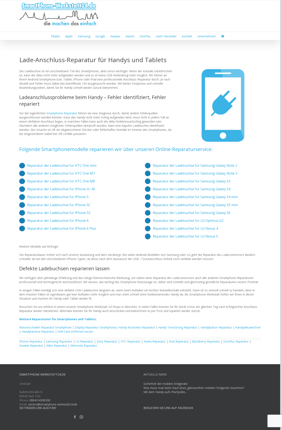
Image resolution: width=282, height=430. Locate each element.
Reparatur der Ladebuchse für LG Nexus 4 (185, 228)
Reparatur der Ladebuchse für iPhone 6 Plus (61, 228)
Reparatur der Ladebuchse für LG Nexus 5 (185, 236)
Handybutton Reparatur (216, 327)
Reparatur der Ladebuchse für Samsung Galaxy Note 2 (195, 165)
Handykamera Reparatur (38, 331)
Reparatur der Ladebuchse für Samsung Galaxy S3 (191, 181)
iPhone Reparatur (31, 341)
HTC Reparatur (130, 341)
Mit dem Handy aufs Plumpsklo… (165, 392)
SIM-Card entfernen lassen (75, 331)
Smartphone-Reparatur (61, 113)
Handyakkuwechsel (248, 327)
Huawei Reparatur (31, 345)
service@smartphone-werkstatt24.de (52, 404)
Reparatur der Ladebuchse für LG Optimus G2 (188, 220)
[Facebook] (75, 417)
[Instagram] (81, 417)
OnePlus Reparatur (236, 341)
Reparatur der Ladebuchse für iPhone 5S (58, 212)
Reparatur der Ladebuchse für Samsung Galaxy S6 (191, 212)
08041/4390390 (40, 400)
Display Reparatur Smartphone (95, 327)
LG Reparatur (84, 341)
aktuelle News (155, 374)
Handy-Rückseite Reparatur (136, 327)
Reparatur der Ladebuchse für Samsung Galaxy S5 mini (195, 205)
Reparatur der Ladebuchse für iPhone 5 (58, 197)
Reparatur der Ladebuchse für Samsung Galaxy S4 (191, 189)
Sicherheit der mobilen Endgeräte (165, 384)
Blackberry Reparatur (206, 341)
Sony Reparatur (107, 341)
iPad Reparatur (179, 341)
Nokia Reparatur (155, 341)
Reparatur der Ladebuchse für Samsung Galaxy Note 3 (195, 173)
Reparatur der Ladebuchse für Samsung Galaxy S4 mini (195, 197)
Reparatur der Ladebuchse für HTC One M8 (61, 181)
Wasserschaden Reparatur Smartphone (45, 327)
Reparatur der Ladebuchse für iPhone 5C (59, 205)
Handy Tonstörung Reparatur (177, 327)
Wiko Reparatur (56, 345)
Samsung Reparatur (59, 341)
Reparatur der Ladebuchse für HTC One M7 (61, 173)
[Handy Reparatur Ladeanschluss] (223, 70)
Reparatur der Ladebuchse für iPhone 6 (58, 220)
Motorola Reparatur (83, 345)
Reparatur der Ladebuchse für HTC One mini (61, 165)
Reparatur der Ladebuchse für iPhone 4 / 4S (61, 189)
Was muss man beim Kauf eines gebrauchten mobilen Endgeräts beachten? (193, 388)
